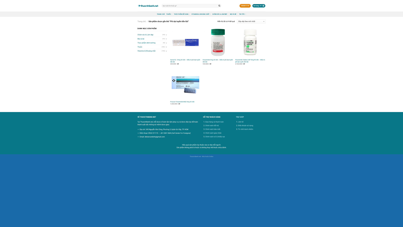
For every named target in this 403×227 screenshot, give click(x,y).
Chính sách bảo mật (212, 129)
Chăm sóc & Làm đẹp (219, 14)
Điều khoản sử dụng (245, 126)
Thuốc (168, 14)
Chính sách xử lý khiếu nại (215, 137)
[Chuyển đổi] (166, 35)
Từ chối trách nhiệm (245, 129)
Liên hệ (240, 122)
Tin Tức (242, 14)
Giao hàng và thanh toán (214, 122)
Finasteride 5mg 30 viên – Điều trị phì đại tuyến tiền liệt (218, 61)
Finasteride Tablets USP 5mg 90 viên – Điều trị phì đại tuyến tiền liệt (250, 61)
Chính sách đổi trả (212, 126)
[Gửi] (219, 6)
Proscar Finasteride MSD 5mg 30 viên (182, 102)
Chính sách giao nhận (213, 133)
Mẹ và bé (233, 14)
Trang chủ (161, 14)
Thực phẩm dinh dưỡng (146, 43)
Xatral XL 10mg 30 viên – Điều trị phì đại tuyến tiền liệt (185, 61)
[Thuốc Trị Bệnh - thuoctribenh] (147, 5)
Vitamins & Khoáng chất (200, 14)
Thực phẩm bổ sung (181, 14)
